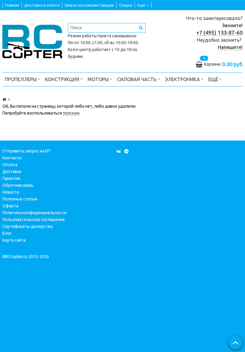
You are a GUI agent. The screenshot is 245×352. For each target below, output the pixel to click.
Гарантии (11, 178)
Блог (7, 233)
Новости (10, 192)
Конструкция (62, 79)
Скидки (125, 5)
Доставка (11, 171)
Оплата (9, 164)
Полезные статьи (19, 199)
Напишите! (230, 47)
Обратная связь (17, 185)
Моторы (99, 79)
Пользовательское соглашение (33, 219)
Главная (12, 5)
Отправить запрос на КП (26, 151)
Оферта (10, 205)
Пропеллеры (21, 79)
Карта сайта (14, 240)
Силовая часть (137, 79)
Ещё (141, 5)
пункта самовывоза (117, 35)
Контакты (12, 157)
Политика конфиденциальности (34, 212)
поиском (71, 113)
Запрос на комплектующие (89, 5)
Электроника (183, 79)
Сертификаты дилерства (27, 226)
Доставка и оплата (41, 5)
